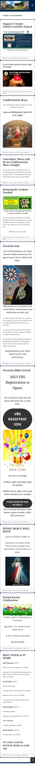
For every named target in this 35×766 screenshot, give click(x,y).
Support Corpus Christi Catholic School (17, 25)
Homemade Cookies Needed (15, 191)
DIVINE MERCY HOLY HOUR (16, 530)
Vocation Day (11, 246)
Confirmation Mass (15, 100)
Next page (32, 760)
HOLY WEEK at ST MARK (14, 656)
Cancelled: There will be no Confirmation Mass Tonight (16, 162)
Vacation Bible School (16, 370)
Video (6, 91)
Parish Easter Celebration (11, 599)
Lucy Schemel (18, 58)
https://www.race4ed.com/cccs (17, 50)
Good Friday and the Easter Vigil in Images (17, 65)
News (26, 58)
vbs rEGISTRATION (17, 419)
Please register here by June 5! (17, 503)
